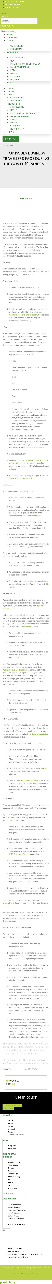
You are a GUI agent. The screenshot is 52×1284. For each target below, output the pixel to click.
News (10, 82)
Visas (10, 40)
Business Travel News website (21, 478)
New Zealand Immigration (37, 734)
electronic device (15, 894)
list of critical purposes (29, 781)
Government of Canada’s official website (25, 516)
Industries (12, 52)
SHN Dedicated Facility (19, 854)
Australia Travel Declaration (14, 670)
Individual (16, 49)
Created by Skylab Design (26, 1274)
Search (4, 13)
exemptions (26, 627)
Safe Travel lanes (12, 817)
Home (10, 34)
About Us (12, 37)
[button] (26, 205)
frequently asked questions (13, 903)
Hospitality (17, 79)
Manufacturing (19, 67)
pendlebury (8, 1282)
